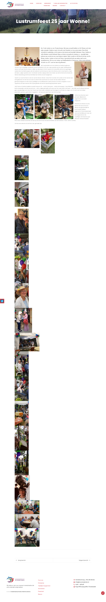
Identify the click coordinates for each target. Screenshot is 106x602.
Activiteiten (74, 3)
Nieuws (55, 5)
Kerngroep (47, 3)
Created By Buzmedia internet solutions (20, 591)
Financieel (47, 5)
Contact (62, 5)
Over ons (38, 3)
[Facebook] (2, 301)
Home (31, 3)
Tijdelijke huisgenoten (60, 3)
